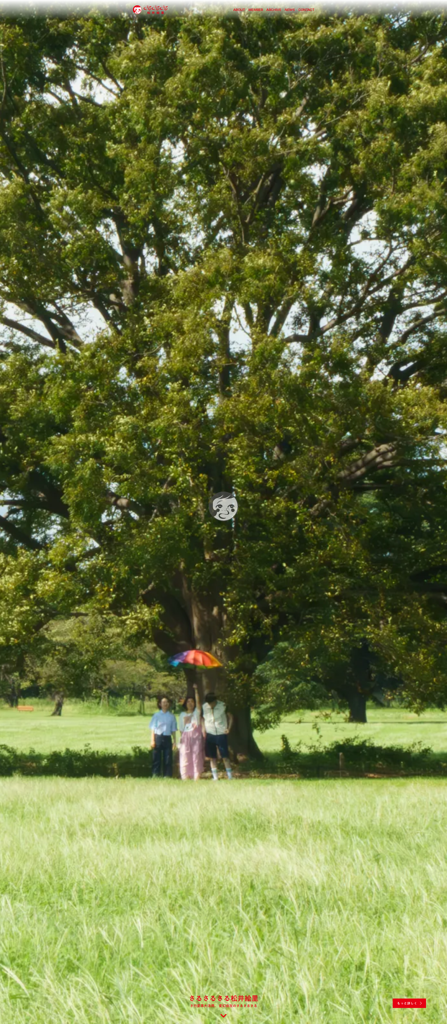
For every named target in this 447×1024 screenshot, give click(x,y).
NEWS (290, 10)
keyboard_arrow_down (223, 1017)
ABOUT (239, 10)
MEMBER (255, 10)
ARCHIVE (273, 10)
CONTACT (306, 10)
